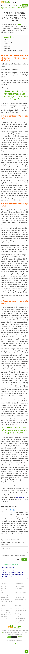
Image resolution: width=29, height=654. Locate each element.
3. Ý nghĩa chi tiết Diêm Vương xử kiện (14, 50)
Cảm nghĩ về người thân (21, 616)
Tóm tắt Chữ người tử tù (8, 567)
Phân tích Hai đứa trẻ (20, 597)
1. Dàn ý (5, 39)
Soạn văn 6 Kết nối (5, 612)
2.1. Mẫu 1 (7, 44)
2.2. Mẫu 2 (7, 46)
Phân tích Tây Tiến (5, 595)
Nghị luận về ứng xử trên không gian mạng (12, 574)
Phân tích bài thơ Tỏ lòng (21, 593)
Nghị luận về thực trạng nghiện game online (13, 572)
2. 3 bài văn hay (7, 42)
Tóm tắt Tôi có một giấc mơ (9, 577)
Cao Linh (12, 510)
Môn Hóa (3, 593)
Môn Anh (3, 588)
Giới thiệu (9, 640)
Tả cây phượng (5, 599)
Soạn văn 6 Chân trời (6, 610)
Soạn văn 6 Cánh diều (6, 608)
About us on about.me (6, 601)
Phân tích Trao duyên (20, 618)
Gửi (24, 559)
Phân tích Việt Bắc (19, 586)
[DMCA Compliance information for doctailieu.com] (20, 637)
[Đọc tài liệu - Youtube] (16, 644)
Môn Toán (3, 590)
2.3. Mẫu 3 (7, 48)
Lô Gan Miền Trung (5, 618)
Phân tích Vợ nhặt (19, 608)
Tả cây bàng (18, 614)
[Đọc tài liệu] (13, 644)
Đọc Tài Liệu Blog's (6, 614)
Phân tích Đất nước (19, 595)
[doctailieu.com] (14, 627)
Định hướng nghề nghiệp (21, 599)
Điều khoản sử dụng (17, 640)
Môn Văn (3, 586)
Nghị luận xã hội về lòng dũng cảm (10, 570)
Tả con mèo (18, 590)
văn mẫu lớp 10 (21, 497)
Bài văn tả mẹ (18, 588)
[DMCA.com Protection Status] (11, 637)
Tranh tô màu (4, 597)
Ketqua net (4, 616)
